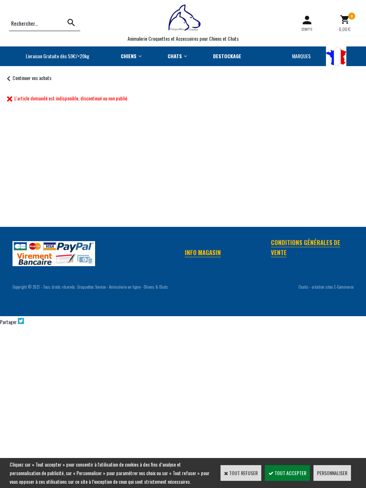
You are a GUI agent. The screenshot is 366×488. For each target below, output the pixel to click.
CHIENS (129, 56)
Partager (8, 321)
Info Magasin (203, 252)
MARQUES (301, 56)
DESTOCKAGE (227, 56)
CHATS (175, 56)
